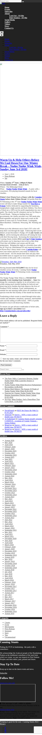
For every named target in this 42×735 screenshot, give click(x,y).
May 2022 (8, 522)
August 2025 (9, 457)
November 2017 (11, 586)
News (7, 26)
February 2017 (10, 601)
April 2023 (9, 501)
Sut (6, 178)
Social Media (10, 20)
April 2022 (9, 524)
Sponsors (8, 631)
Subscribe (8, 12)
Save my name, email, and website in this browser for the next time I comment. (20, 360)
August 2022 (9, 518)
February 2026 (10, 447)
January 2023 (10, 507)
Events (7, 9)
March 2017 (9, 599)
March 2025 (9, 463)
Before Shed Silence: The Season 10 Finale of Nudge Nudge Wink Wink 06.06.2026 (22, 390)
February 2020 (10, 547)
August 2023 (9, 497)
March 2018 (9, 580)
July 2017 (8, 595)
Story (7, 633)
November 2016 (11, 607)
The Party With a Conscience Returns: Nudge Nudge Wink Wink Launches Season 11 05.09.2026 (21, 381)
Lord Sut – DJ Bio (16, 16)
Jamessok (8, 415)
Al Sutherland (10, 419)
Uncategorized (10, 637)
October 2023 (10, 493)
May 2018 (8, 576)
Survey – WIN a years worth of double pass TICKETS (21, 416)
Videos (7, 24)
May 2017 (8, 597)
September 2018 (11, 568)
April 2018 (9, 578)
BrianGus (8, 425)
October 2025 (10, 453)
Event (7, 625)
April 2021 (9, 534)
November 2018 (11, 564)
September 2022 (11, 516)
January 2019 (10, 561)
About (7, 14)
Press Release (10, 176)
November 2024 (11, 470)
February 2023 (10, 505)
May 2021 (8, 532)
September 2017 (11, 591)
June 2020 (8, 541)
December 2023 (10, 488)
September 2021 (11, 530)
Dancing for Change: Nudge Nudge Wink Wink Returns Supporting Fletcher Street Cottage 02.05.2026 (22, 395)
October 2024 (10, 472)
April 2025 (9, 461)
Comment (4, 327)
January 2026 (10, 449)
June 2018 (8, 574)
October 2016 (10, 609)
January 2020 (10, 549)
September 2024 (11, 474)
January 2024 (10, 486)
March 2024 (9, 482)
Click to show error (7, 710)
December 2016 (10, 605)
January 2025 (10, 468)
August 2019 (9, 557)
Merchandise (9, 627)
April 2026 (9, 445)
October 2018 (10, 566)
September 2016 (11, 611)
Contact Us (9, 28)
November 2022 (11, 511)
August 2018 (9, 570)
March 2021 (9, 536)
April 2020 (9, 543)
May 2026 (8, 443)
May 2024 (8, 478)
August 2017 (9, 593)
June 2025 (8, 459)
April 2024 (9, 480)
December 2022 (10, 509)
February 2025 (10, 466)
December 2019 (10, 551)
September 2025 (11, 455)
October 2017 (10, 589)
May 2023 (8, 499)
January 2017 (10, 603)
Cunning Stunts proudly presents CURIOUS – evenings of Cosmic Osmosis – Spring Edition (23, 421)
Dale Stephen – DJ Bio (18, 18)
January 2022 (10, 528)
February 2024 (10, 484)
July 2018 (8, 572)
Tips (6, 635)
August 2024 (9, 476)
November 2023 (11, 491)
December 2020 (10, 538)
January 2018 (10, 584)
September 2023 (11, 495)
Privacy (3, 724)
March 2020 (9, 545)
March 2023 (9, 503)
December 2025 (10, 451)
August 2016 (9, 614)
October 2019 (10, 553)
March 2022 (9, 526)
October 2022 (10, 513)
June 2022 (8, 520)
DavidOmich (9, 411)
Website (3, 354)
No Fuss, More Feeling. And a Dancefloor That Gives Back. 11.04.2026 (22, 400)
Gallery (7, 22)
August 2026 (9, 441)
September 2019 (11, 555)
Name (3, 346)
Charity (7, 623)
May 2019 (8, 559)
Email (3, 350)
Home (7, 7)
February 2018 (10, 582)
